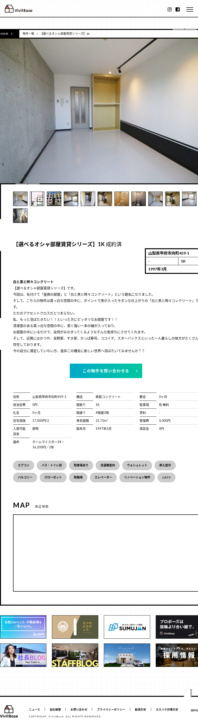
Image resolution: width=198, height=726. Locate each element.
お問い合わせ (79, 709)
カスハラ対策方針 (167, 709)
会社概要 (55, 709)
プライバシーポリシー (111, 709)
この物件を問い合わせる (106, 370)
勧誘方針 (140, 709)
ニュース (34, 709)
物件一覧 (28, 33)
